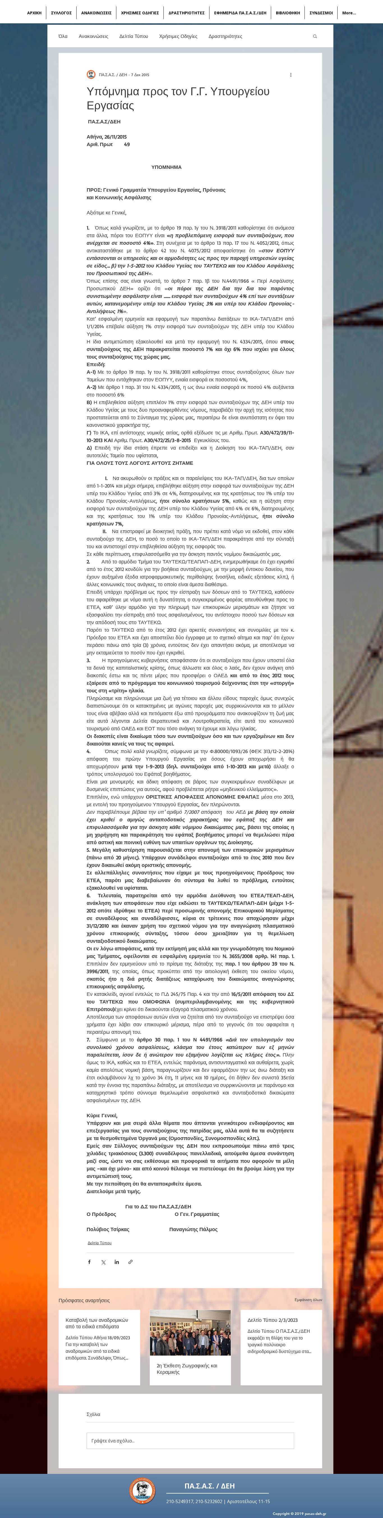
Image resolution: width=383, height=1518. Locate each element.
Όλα (63, 36)
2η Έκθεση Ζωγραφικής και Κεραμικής (187, 1368)
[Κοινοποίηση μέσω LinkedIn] (116, 1262)
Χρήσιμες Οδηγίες (178, 36)
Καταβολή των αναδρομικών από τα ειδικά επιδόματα (97, 1323)
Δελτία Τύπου (133, 36)
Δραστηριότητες (225, 36)
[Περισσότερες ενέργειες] (290, 74)
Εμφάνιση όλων (308, 1299)
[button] (315, 36)
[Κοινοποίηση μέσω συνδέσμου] (130, 1262)
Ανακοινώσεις (93, 36)
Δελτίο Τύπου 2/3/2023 (273, 1320)
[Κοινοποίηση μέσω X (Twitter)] (103, 1262)
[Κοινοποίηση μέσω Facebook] (89, 1262)
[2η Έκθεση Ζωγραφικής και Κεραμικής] (190, 1333)
